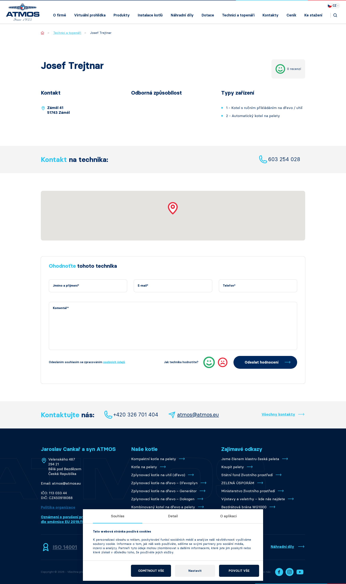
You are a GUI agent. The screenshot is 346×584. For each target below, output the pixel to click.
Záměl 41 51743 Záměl (58, 110)
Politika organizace (58, 507)
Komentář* (61, 308)
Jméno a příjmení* (66, 285)
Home (42, 33)
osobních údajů (114, 362)
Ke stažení (313, 15)
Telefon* (229, 285)
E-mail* (143, 285)
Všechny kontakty (278, 414)
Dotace (208, 15)
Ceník (291, 15)
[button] (173, 208)
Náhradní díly (182, 15)
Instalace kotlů (150, 15)
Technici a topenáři (238, 15)
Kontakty (271, 15)
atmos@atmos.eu (198, 414)
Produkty (122, 15)
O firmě (59, 15)
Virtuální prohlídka (90, 15)
